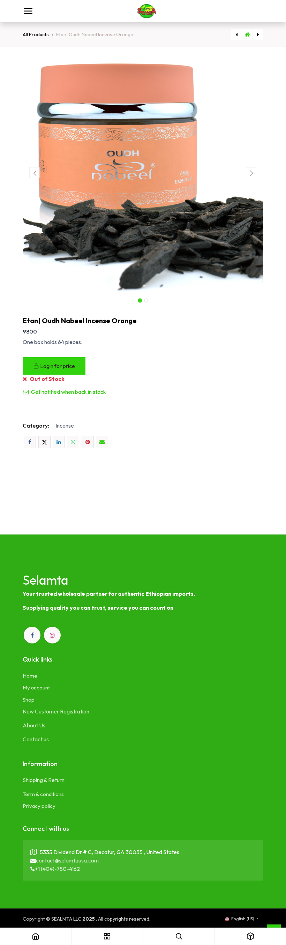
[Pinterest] (88, 442)
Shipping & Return (44, 779)
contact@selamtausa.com (67, 860)
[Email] (102, 442)
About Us (34, 725)
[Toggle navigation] (28, 11)
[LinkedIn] (59, 442)
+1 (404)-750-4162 (57, 868)
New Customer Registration (56, 711)
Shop (29, 699)
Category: (36, 425)
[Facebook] (30, 442)
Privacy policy (39, 806)
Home (30, 675)
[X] (44, 442)
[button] (35, 172)
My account (36, 687)
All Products (36, 34)
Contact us (36, 739)
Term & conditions (43, 794)
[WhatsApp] (73, 442)
